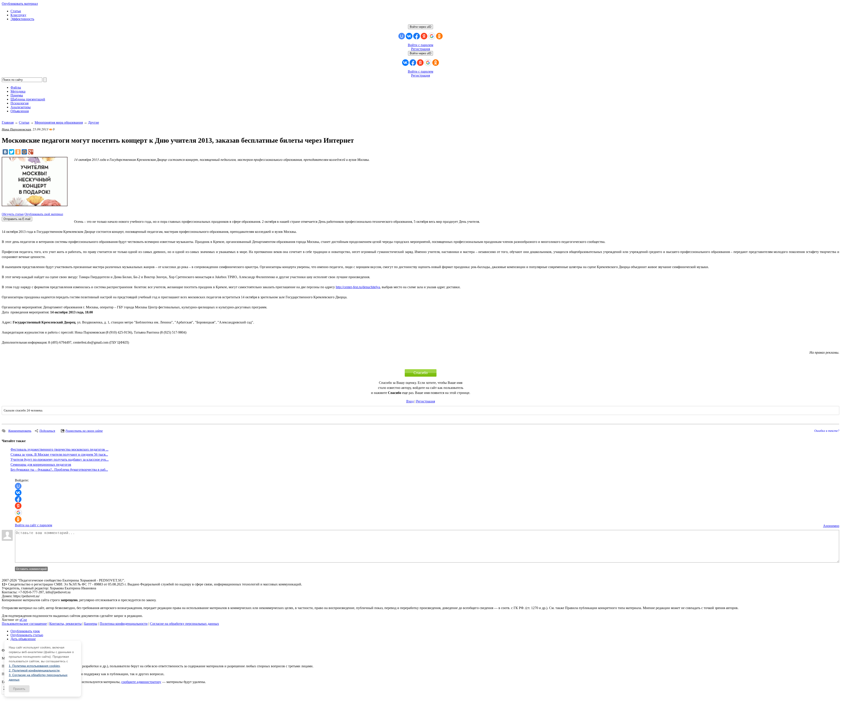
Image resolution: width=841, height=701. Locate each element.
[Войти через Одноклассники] (439, 36)
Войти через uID (420, 26)
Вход (410, 401)
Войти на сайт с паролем (33, 525)
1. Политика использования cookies (34, 666)
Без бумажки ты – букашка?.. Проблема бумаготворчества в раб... (59, 469)
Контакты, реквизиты (65, 623)
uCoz (23, 620)
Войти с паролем (420, 45)
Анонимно (831, 526)
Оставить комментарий (31, 569)
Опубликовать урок (25, 631)
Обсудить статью (13, 214)
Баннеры (90, 623)
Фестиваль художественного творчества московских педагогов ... (59, 449)
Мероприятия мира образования (59, 122)
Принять (19, 688)
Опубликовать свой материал (44, 214)
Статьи (16, 11)
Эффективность (22, 19)
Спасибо (420, 373)
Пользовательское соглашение (24, 623)
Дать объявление (23, 639)
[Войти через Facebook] (416, 36)
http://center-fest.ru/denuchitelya (358, 287)
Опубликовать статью (27, 635)
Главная (8, 122)
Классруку (18, 15)
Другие (93, 122)
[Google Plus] (30, 152)
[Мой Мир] (24, 152)
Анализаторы (21, 107)
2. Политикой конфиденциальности (34, 670)
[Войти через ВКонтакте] (409, 36)
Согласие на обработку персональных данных (184, 623)
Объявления (20, 111)
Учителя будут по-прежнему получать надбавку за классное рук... (60, 459)
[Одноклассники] (18, 152)
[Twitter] (11, 152)
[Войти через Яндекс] (424, 36)
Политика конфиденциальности (124, 623)
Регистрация (420, 49)
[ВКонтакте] (5, 152)
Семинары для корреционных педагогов (41, 464)
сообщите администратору (141, 682)
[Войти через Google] (431, 36)
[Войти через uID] (401, 36)
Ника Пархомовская (16, 129)
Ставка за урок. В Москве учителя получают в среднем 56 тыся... (59, 454)
